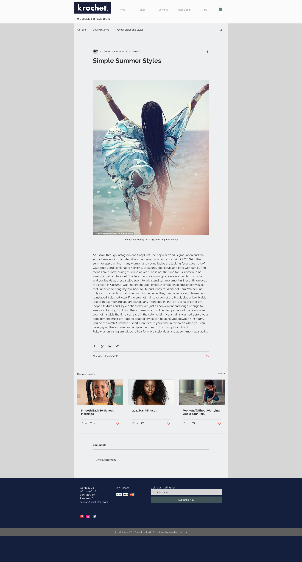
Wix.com (184, 532)
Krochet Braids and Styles (129, 29)
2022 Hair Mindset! (144, 410)
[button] (220, 8)
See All (221, 373)
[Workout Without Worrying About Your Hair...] (202, 392)
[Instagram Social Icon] (88, 516)
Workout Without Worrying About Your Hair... (201, 412)
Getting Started (101, 29)
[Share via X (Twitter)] (102, 346)
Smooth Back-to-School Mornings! (97, 412)
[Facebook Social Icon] (94, 516)
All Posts (81, 29)
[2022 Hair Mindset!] (151, 392)
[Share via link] (117, 346)
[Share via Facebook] (94, 346)
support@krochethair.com (94, 502)
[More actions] (207, 51)
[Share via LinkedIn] (109, 346)
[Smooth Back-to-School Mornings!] (100, 392)
